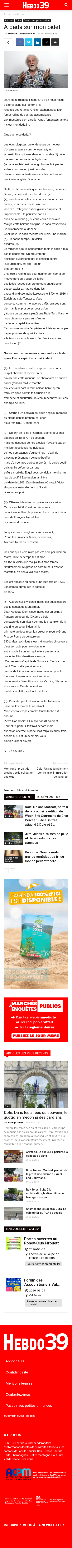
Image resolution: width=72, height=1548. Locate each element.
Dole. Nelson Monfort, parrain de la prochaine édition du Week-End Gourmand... (46, 1174)
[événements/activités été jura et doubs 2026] (36, 988)
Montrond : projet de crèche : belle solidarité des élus (18, 772)
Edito (18, 20)
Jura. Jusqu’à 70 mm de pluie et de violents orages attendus (46, 838)
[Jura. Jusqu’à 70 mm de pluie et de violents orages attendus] (13, 838)
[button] (66, 5)
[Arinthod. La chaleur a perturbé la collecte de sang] (13, 1156)
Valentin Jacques (13, 1122)
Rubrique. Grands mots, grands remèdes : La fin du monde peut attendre (44, 856)
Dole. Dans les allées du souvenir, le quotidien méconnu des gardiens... (35, 1115)
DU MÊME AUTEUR (48, 796)
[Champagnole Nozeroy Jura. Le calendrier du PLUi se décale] (13, 1213)
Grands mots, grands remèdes (37, 20)
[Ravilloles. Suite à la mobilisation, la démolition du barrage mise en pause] (13, 1194)
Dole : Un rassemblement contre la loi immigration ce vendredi (52, 772)
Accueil (8, 14)
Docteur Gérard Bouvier (21, 33)
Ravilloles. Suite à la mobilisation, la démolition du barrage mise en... (45, 1193)
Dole (7, 1106)
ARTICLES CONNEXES (19, 796)
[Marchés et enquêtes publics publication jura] (36, 1041)
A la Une (19, 14)
